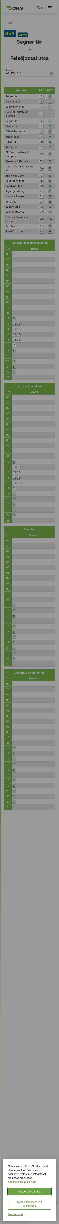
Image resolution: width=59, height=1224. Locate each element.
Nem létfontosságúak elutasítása (29, 1204)
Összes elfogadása (29, 1191)
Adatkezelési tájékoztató (22, 1182)
